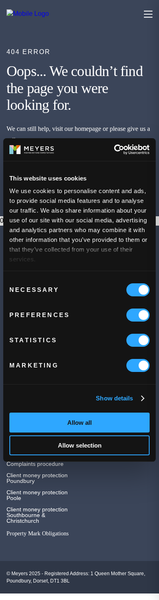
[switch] (138, 315)
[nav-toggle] (148, 14)
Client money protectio (35, 475)
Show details (114, 398)
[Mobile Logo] (54, 13)
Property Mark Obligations (37, 533)
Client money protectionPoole (37, 495)
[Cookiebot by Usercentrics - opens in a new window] (114, 149)
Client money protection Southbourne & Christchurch (37, 515)
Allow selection (80, 445)
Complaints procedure (35, 464)
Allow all (79, 422)
